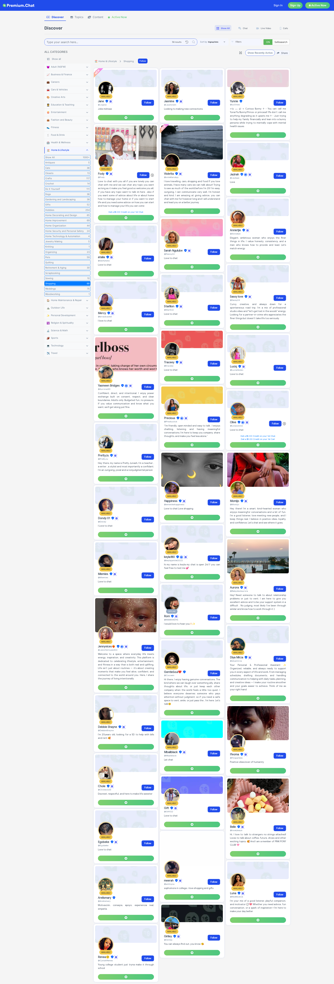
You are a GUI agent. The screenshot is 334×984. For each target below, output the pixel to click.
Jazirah (235, 174)
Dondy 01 (104, 518)
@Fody (101, 177)
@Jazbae (234, 178)
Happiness (171, 501)
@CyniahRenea (105, 960)
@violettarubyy (171, 177)
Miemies (103, 574)
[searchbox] (251, 42)
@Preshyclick (170, 421)
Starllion (169, 306)
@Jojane (102, 104)
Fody (101, 174)
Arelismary (105, 898)
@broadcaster (105, 316)
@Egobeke (103, 845)
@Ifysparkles (236, 758)
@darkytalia (104, 260)
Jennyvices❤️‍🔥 (107, 646)
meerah (169, 880)
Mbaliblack (171, 752)
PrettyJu (103, 455)
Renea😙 (104, 957)
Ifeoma (235, 754)
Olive (233, 422)
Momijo (235, 501)
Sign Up (295, 5)
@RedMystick (236, 896)
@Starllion (169, 309)
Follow (143, 61)
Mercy (102, 313)
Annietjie (236, 230)
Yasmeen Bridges (109, 385)
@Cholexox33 (104, 789)
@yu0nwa (235, 104)
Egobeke (104, 842)
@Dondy (102, 521)
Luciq (234, 366)
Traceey (169, 362)
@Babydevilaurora (239, 591)
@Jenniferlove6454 (107, 650)
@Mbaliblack (170, 755)
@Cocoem (169, 675)
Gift (167, 808)
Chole (102, 786)
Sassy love (237, 296)
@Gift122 (168, 811)
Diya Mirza (237, 657)
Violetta (169, 174)
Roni (167, 616)
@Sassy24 (235, 300)
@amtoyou (169, 884)
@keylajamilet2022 (173, 560)
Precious (170, 418)
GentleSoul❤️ (173, 672)
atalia (102, 257)
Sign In (278, 5)
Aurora (235, 587)
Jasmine (169, 101)
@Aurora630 (104, 389)
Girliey (168, 936)
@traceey (168, 365)
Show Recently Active (260, 52)
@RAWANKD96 (171, 619)
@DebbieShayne (106, 730)
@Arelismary (104, 901)
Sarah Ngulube (173, 250)
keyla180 (170, 557)
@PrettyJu (103, 459)
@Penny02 (169, 254)
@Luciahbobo (236, 370)
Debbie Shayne (108, 727)
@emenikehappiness (174, 504)
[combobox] (246, 42)
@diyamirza (236, 661)
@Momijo (234, 504)
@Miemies (103, 577)
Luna (233, 893)
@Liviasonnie (236, 425)
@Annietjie (235, 233)
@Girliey (168, 939)
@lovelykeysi (236, 830)
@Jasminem (170, 104)
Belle (233, 827)
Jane (101, 101)
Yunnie (234, 101)
